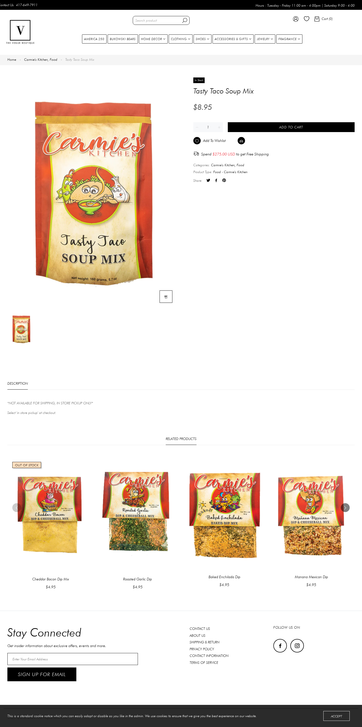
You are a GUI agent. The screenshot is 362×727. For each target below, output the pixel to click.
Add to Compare (259, 140)
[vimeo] (224, 181)
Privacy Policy (202, 649)
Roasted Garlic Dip (137, 579)
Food (53, 59)
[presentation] (16, 507)
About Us (197, 635)
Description (17, 383)
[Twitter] (208, 181)
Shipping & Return (204, 642)
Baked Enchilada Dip (224, 577)
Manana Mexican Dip (311, 577)
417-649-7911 (27, 5)
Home (11, 59)
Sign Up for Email (42, 674)
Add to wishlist (214, 140)
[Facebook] (216, 181)
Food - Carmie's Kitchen (230, 172)
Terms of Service (204, 663)
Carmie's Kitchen (36, 59)
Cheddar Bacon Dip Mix (50, 579)
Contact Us (200, 629)
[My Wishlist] (306, 20)
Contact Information (209, 656)
